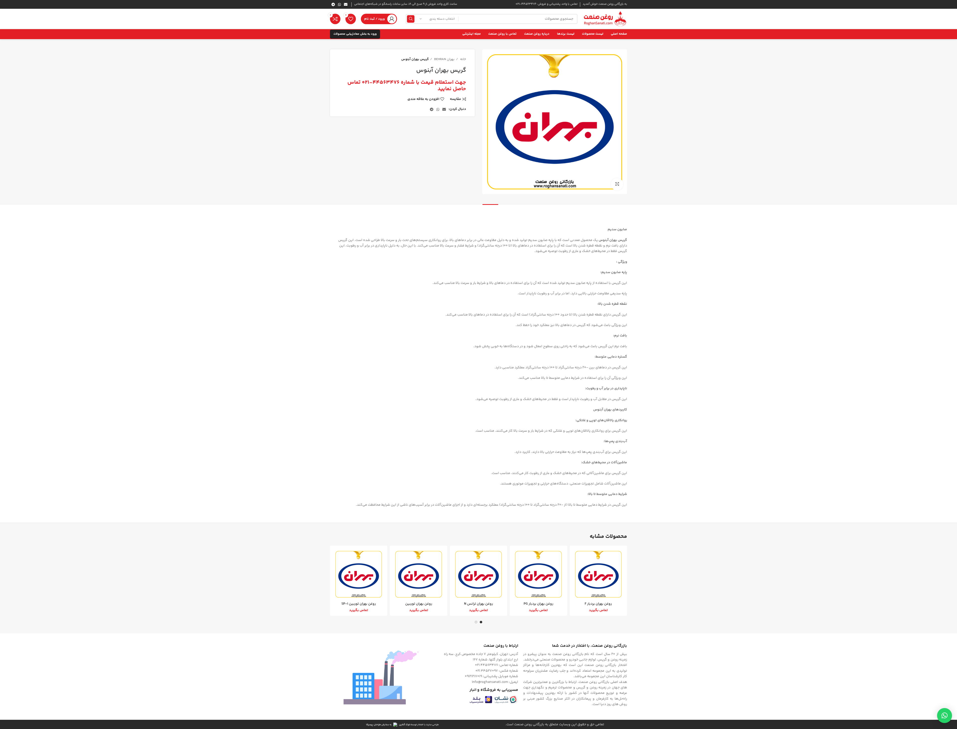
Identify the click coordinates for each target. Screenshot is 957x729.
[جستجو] (410, 19)
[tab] (490, 211)
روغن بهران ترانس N (478, 604)
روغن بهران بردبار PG (538, 604)
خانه (462, 59)
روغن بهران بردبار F (598, 604)
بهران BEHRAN (444, 59)
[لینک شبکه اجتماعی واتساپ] (339, 4)
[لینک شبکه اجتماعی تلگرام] (333, 4)
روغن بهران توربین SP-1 (358, 604)
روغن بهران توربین (418, 604)
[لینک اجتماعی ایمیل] (345, 4)
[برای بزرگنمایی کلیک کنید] (617, 184)
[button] (944, 715)
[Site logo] (604, 19)
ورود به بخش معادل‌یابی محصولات (355, 34)
